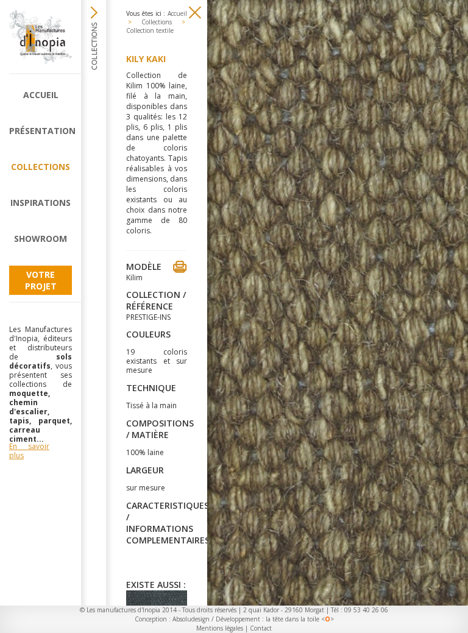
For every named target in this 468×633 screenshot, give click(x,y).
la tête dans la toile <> (300, 619)
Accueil (40, 95)
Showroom (40, 238)
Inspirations (40, 202)
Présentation (40, 130)
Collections (40, 166)
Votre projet (41, 280)
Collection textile (150, 30)
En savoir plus (29, 451)
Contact (261, 628)
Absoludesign (191, 619)
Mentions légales (219, 628)
